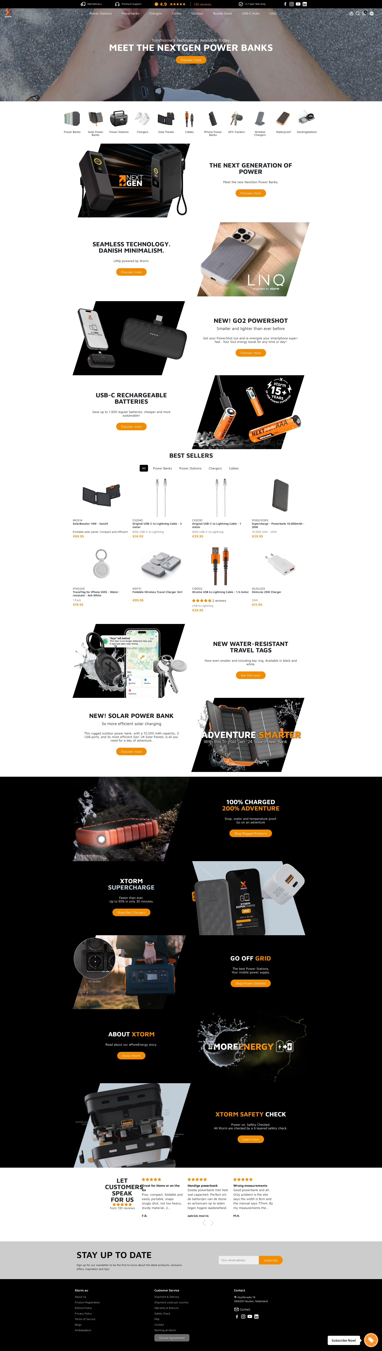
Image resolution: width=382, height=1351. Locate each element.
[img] (122, 1204)
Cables (176, 13)
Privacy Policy (83, 1313)
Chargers (155, 13)
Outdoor (197, 13)
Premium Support (131, 3)
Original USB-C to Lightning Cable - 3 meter (157, 523)
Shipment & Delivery (166, 1296)
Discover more (191, 60)
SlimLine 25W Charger (266, 590)
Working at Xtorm (165, 1330)
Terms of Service (85, 1319)
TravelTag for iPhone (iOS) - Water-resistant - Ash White (96, 592)
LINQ (273, 13)
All (144, 468)
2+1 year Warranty (255, 3)
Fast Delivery (94, 3)
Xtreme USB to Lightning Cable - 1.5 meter (220, 590)
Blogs (78, 1324)
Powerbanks (130, 13)
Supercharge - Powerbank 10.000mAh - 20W (278, 523)
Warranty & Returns (166, 1307)
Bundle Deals (222, 13)
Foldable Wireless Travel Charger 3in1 (157, 590)
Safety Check (162, 1313)
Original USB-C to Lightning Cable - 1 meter (216, 523)
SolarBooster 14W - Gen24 (90, 521)
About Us (80, 1296)
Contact (159, 1324)
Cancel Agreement (172, 1337)
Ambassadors (83, 1330)
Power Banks (162, 468)
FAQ (156, 1319)
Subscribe (271, 1260)
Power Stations (101, 13)
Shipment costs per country (171, 1302)
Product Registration (87, 1302)
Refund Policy (83, 1307)
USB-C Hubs (250, 13)
